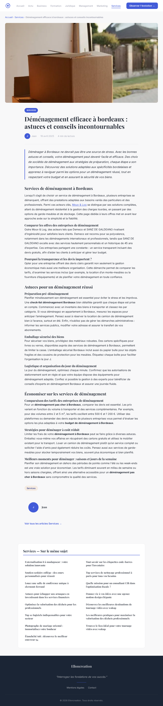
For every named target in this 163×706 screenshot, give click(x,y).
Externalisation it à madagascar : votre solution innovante (46, 563)
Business (42, 5)
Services (116, 5)
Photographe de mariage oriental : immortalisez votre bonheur (44, 627)
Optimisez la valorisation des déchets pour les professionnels (50, 606)
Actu (30, 5)
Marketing (102, 5)
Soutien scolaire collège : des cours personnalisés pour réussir (44, 574)
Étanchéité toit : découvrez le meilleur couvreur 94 (46, 638)
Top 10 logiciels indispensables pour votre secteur (48, 616)
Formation (55, 5)
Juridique (70, 5)
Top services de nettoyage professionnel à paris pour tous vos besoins (109, 574)
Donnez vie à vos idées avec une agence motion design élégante (108, 595)
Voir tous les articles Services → (43, 523)
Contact (92, 687)
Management (86, 5)
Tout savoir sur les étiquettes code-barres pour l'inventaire (109, 563)
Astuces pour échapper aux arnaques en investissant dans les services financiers (47, 595)
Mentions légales (75, 687)
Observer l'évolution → (142, 5)
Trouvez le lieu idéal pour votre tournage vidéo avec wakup (109, 627)
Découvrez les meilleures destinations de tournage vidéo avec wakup (109, 606)
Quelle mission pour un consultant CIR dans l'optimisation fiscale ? (110, 585)
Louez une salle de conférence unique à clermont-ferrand (47, 585)
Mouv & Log (79, 204)
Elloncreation (81, 666)
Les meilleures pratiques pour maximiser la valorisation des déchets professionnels (110, 616)
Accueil (20, 5)
